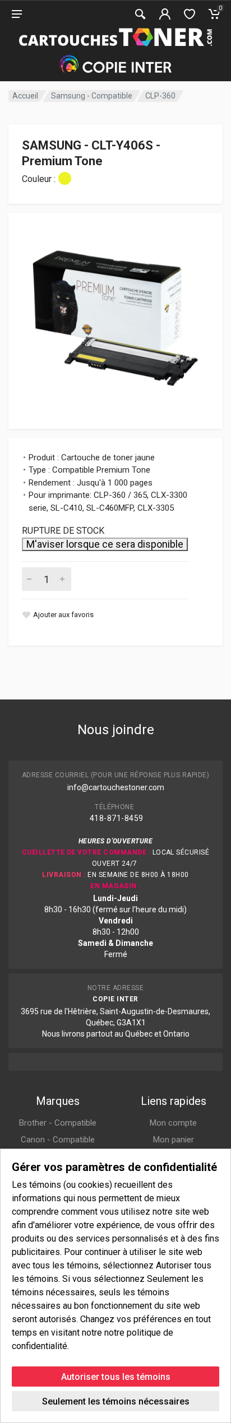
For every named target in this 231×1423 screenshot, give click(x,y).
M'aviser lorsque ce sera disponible (104, 544)
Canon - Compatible (58, 1140)
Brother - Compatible (57, 1123)
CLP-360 (160, 95)
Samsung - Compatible (91, 95)
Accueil (25, 95)
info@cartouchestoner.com (115, 787)
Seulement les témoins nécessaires (116, 1401)
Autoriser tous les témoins (115, 1376)
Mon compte (173, 1123)
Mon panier (173, 1140)
